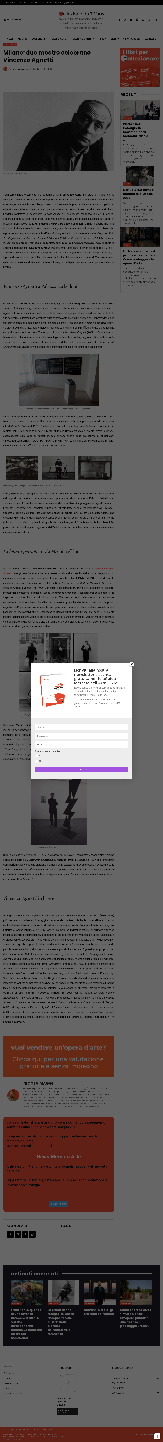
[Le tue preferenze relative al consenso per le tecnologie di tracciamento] (157, 1436)
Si (40, 755)
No (40, 761)
